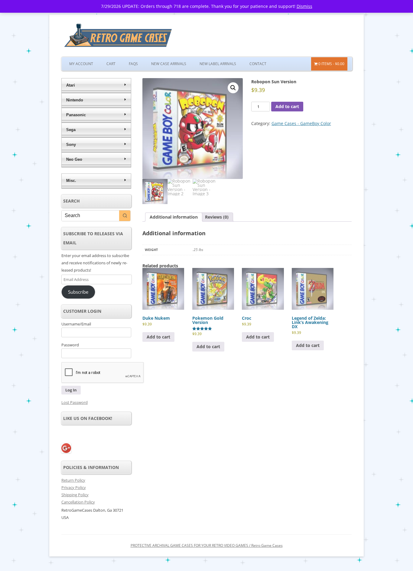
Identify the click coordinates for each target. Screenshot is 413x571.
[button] (233, 87)
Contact (257, 63)
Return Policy (73, 480)
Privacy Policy (73, 487)
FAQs (133, 63)
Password (70, 345)
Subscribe (78, 292)
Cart (110, 63)
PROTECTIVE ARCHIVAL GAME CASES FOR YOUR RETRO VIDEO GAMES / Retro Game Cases (207, 545)
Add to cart (287, 106)
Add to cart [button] (158, 337)
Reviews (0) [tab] (217, 217)
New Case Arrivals (168, 63)
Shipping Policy (75, 494)
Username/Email (76, 324)
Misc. (71, 180)
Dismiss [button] (304, 6)
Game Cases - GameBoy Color (301, 123)
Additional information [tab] (174, 217)
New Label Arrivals (218, 63)
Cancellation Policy (78, 502)
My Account (81, 63)
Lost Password (74, 402)
